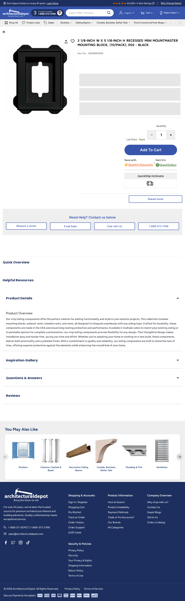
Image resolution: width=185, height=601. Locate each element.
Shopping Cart (76, 507)
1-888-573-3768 (158, 226)
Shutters (64, 22)
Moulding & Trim (134, 467)
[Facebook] (6, 543)
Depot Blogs (154, 512)
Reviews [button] (13, 395)
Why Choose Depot (171, 3)
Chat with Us (114, 226)
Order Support (76, 527)
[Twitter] (13, 543)
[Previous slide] (5, 457)
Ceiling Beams (83, 22)
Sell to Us (152, 517)
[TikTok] (28, 543)
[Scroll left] (175, 23)
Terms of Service (93, 588)
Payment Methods (118, 512)
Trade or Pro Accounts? (121, 517)
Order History (76, 522)
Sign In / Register (78, 502)
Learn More (52, 3)
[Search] (109, 13)
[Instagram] (20, 543)
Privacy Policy (76, 550)
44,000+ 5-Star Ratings (139, 3)
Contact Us (153, 507)
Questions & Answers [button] (24, 378)
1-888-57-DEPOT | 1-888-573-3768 (29, 527)
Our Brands (114, 522)
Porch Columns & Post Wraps (149, 22)
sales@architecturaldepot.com (25, 534)
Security (73, 555)
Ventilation (161, 467)
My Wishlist (74, 512)
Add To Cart (150, 150)
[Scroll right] (180, 23)
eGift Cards (74, 532)
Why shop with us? (157, 502)
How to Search (116, 502)
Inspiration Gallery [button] (22, 360)
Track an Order (76, 517)
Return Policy (75, 570)
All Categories (116, 527)
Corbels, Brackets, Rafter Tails (112, 22)
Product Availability (118, 507)
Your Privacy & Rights (80, 560)
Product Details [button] (19, 298)
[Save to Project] (72, 41)
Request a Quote (26, 226)
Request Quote (155, 199)
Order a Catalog (156, 522)
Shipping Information (80, 565)
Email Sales (70, 226)
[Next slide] (179, 457)
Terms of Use (75, 575)
